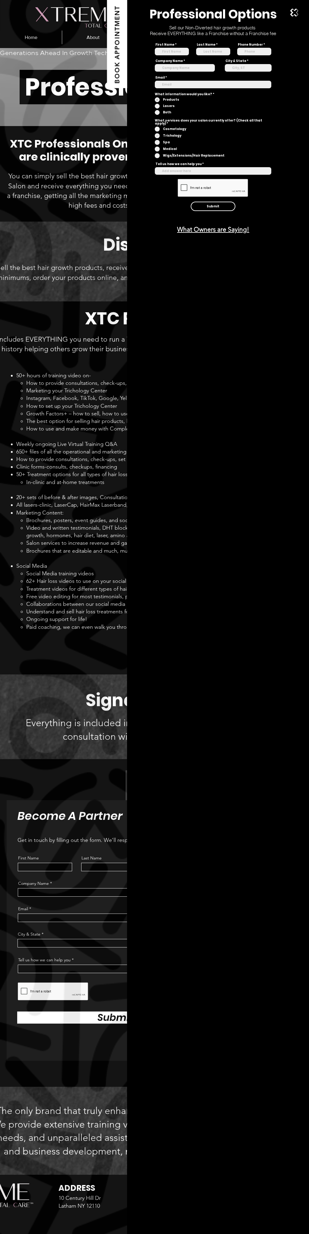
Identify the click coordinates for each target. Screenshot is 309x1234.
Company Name (169, 61)
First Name (164, 44)
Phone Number (250, 44)
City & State (235, 61)
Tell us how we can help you (178, 164)
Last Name (206, 44)
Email (160, 77)
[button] (294, 12)
